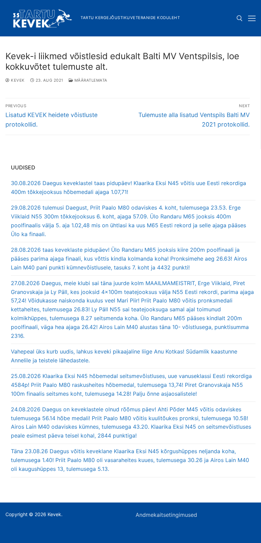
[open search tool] (240, 18)
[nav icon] (252, 18)
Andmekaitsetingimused (166, 514)
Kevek (17, 80)
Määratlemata (90, 80)
